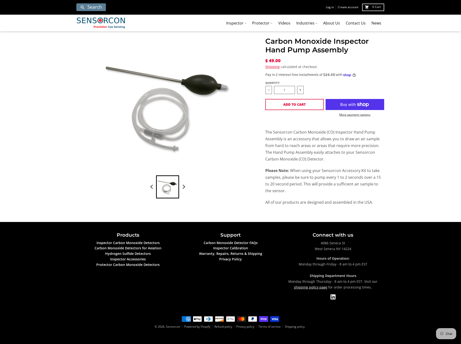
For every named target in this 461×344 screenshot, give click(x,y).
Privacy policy (245, 327)
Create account (348, 7)
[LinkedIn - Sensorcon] (333, 297)
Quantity (272, 83)
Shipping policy (295, 327)
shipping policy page (310, 287)
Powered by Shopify (197, 327)
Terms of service (269, 327)
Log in (330, 7)
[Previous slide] (151, 187)
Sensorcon (173, 327)
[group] (167, 186)
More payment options (354, 115)
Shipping (272, 66)
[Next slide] (183, 187)
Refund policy (223, 327)
